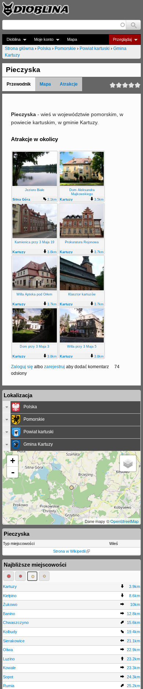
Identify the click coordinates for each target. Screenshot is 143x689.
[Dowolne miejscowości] (44, 576)
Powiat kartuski (95, 48)
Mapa (72, 39)
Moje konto (42, 39)
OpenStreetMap (124, 521)
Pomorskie (65, 48)
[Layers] (128, 463)
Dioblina (11, 39)
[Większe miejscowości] (32, 576)
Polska (44, 48)
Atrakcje (69, 84)
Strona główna (19, 48)
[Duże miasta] (8, 576)
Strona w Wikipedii (69, 551)
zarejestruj (54, 366)
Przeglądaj (120, 39)
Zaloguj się (22, 366)
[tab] (71, 407)
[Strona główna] (35, 9)
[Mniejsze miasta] (20, 576)
